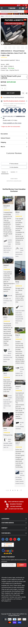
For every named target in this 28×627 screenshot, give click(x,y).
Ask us (18, 60)
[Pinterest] (10, 539)
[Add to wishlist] (23, 93)
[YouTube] (14, 539)
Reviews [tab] (4, 172)
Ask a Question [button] (14, 167)
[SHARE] (26, 93)
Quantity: (3, 85)
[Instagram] (6, 539)
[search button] (26, 11)
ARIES (7, 64)
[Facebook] (2, 539)
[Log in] (20, 8)
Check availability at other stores (12, 123)
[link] (14, 502)
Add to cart (11, 93)
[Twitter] (18, 539)
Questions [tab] (13, 172)
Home (2, 16)
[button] (22, 14)
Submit (21, 565)
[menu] (2, 8)
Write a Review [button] (14, 163)
